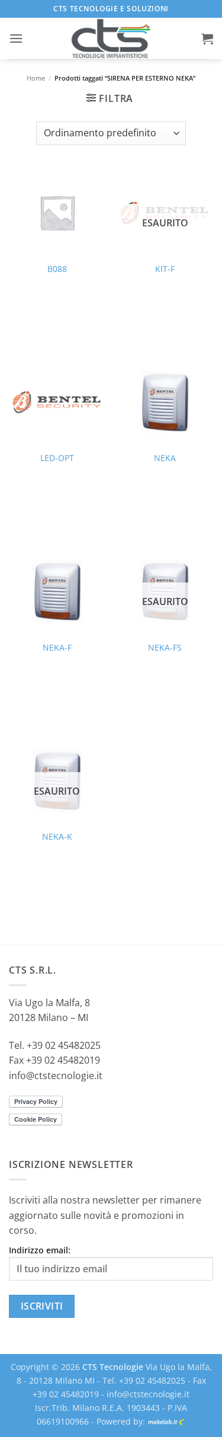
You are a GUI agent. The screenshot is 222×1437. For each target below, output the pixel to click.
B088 (57, 269)
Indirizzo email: (39, 1250)
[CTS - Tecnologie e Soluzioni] (111, 38)
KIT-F (165, 269)
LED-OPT (57, 458)
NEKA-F (57, 647)
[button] (16, 38)
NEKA (165, 458)
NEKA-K (57, 836)
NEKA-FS (165, 647)
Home (36, 77)
